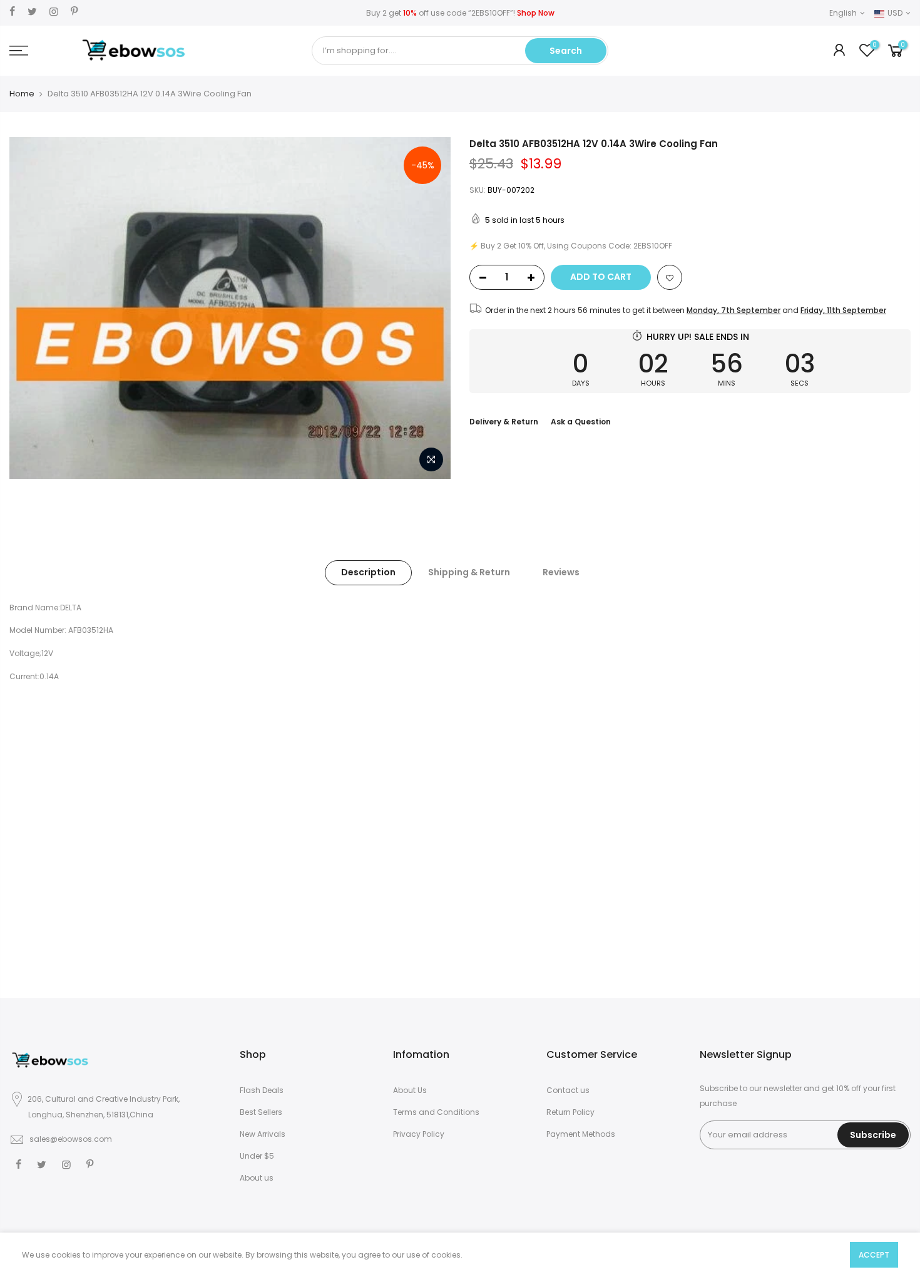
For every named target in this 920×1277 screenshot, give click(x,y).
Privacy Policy (418, 1134)
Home (21, 94)
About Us (410, 1090)
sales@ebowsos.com (70, 1139)
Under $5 (257, 1156)
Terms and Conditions (436, 1112)
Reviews (561, 572)
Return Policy (570, 1112)
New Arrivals (262, 1134)
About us (256, 1177)
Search (565, 50)
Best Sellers (261, 1112)
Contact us (568, 1090)
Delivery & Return (503, 421)
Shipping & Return (469, 572)
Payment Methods (580, 1134)
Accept (874, 1254)
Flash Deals (262, 1090)
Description (368, 572)
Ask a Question (581, 421)
